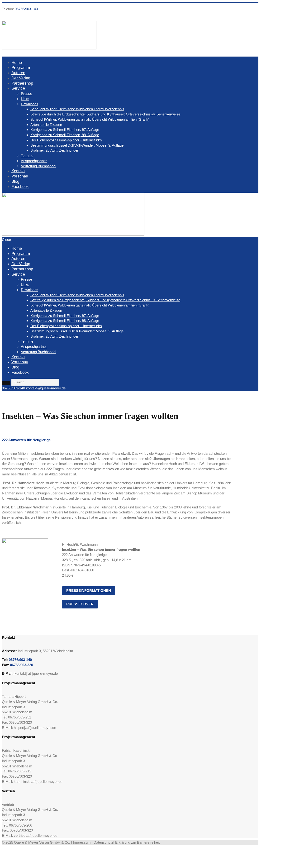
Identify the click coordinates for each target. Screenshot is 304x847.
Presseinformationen (88, 591)
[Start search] (6, 383)
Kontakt (18, 171)
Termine (27, 155)
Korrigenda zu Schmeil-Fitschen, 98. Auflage (64, 135)
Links (25, 99)
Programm (20, 67)
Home (16, 62)
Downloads (29, 104)
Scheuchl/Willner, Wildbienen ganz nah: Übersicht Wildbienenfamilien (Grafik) (89, 119)
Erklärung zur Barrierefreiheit (137, 842)
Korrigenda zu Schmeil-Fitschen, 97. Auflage (64, 130)
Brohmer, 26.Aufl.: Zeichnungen (54, 150)
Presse (26, 93)
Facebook (20, 186)
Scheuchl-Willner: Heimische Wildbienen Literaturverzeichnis (77, 109)
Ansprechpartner (34, 161)
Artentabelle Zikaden (46, 125)
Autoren (18, 73)
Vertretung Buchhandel (38, 166)
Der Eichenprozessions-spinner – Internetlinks (66, 140)
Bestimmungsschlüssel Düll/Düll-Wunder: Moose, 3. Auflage (77, 145)
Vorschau (19, 176)
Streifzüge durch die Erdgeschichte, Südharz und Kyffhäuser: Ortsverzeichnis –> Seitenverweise (105, 114)
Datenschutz (103, 842)
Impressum (82, 842)
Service (18, 88)
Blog (15, 181)
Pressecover (80, 604)
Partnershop (22, 83)
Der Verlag (20, 78)
